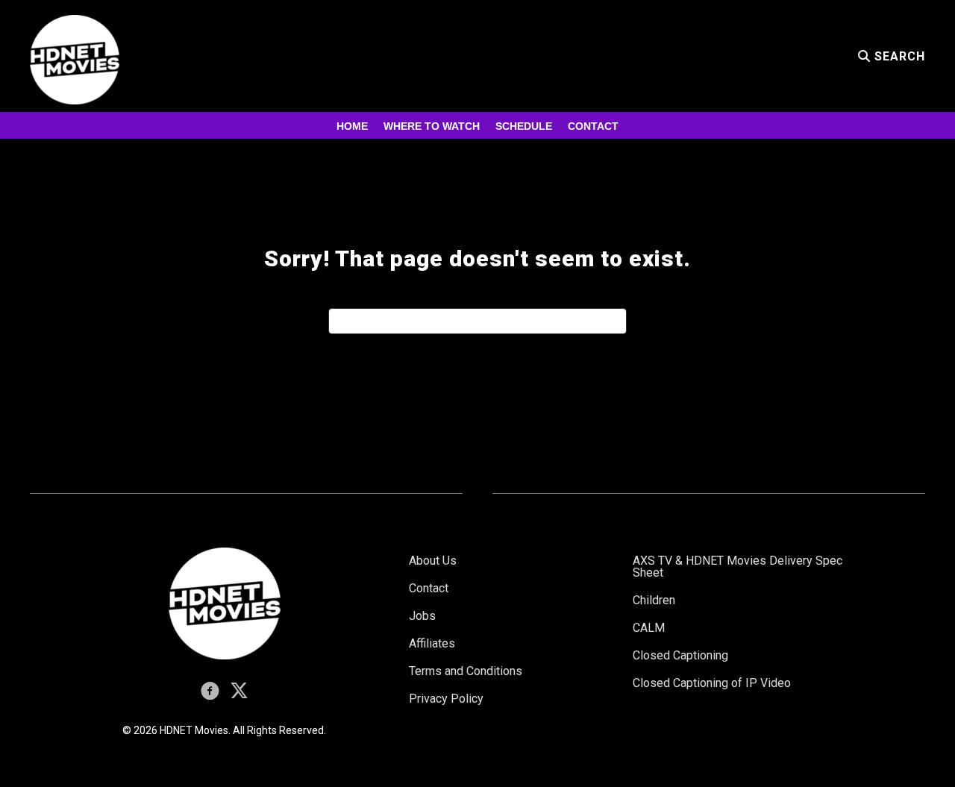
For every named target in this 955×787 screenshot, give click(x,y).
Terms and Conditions (465, 671)
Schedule (523, 126)
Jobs (422, 616)
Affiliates (432, 643)
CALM (649, 628)
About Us (433, 561)
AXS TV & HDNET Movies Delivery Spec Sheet (737, 567)
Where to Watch (431, 126)
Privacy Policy (446, 699)
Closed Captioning (680, 655)
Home (352, 126)
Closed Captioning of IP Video (712, 683)
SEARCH (898, 56)
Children (654, 600)
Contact (593, 126)
